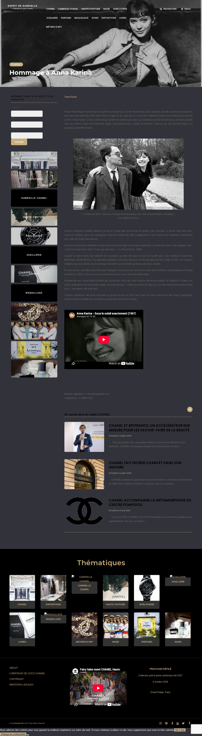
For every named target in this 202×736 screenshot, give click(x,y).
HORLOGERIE (120, 8)
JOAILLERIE (52, 17)
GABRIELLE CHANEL (68, 8)
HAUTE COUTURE (90, 8)
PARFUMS (66, 17)
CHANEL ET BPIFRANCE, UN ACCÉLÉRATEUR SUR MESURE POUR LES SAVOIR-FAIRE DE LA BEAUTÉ (149, 428)
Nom (13, 118)
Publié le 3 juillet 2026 (120, 436)
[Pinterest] (166, 723)
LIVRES (122, 17)
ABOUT (13, 667)
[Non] (28, 734)
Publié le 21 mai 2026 (120, 510)
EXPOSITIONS (109, 17)
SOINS (95, 17)
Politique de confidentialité (13, 734)
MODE (106, 8)
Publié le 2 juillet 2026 (120, 473)
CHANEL (50, 8)
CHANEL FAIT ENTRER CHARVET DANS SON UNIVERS (145, 465)
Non (182, 730)
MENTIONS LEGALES (21, 684)
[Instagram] (160, 723)
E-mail (16, 129)
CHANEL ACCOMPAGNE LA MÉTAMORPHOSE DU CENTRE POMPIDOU (150, 502)
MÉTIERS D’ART (54, 26)
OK (176, 730)
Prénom (16, 107)
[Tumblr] (172, 723)
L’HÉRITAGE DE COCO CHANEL (27, 673)
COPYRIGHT (16, 679)
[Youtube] (177, 723)
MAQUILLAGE (81, 17)
